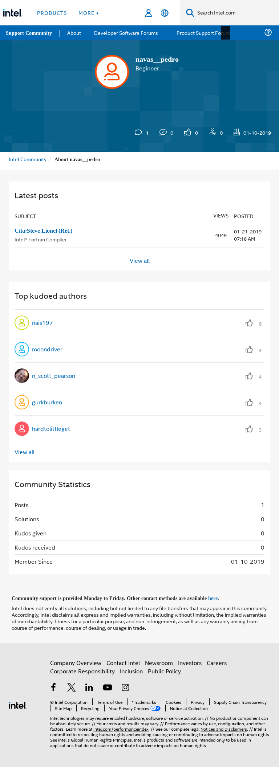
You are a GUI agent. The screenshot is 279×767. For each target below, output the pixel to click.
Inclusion (131, 670)
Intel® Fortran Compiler (41, 238)
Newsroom (159, 661)
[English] (164, 12)
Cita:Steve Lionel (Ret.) (46, 230)
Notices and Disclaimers (224, 727)
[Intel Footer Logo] (18, 703)
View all (140, 260)
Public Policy (164, 670)
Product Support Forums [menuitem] (205, 32)
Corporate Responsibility (82, 670)
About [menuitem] (75, 32)
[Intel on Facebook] (53, 687)
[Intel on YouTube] (107, 687)
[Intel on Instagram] (125, 687)
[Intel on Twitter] (71, 687)
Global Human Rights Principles (101, 738)
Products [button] (52, 12)
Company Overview (75, 661)
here (219, 597)
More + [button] (88, 12)
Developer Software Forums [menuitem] (127, 32)
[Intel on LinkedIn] (89, 687)
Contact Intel (123, 661)
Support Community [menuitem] (29, 33)
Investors (190, 661)
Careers (217, 661)
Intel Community (27, 159)
